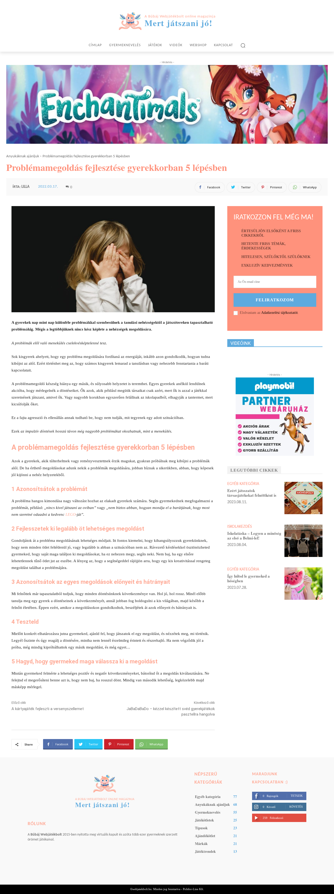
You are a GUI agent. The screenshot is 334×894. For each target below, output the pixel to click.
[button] (243, 45)
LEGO (70, 514)
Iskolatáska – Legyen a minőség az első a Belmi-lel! (254, 535)
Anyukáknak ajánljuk (22, 156)
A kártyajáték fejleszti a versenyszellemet (47, 708)
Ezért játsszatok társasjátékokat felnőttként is (251, 493)
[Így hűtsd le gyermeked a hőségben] (303, 583)
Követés (296, 806)
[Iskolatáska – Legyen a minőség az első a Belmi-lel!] (303, 541)
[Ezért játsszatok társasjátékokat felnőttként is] (303, 498)
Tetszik (297, 795)
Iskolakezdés (239, 527)
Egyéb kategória (243, 484)
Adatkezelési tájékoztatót (279, 313)
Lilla (25, 187)
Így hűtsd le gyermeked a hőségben (248, 578)
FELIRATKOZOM (275, 300)
